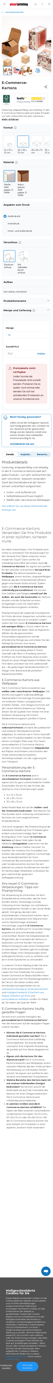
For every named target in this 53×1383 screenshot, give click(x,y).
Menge (10, 328)
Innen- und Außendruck (20, 231)
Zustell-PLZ (12, 346)
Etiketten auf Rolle (20, 996)
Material (9, 162)
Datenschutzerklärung (16, 1356)
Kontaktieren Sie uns (22, 444)
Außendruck (14, 216)
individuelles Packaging (14, 989)
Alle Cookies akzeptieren (27, 1366)
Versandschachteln (14, 12)
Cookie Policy (12, 1359)
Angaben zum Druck (17, 204)
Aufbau (8, 282)
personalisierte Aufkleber (15, 999)
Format (8, 127)
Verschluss (10, 242)
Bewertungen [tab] (44, 454)
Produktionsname (15, 301)
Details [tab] (10, 454)
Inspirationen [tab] (28, 454)
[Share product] (45, 86)
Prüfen (41, 353)
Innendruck (13, 224)
